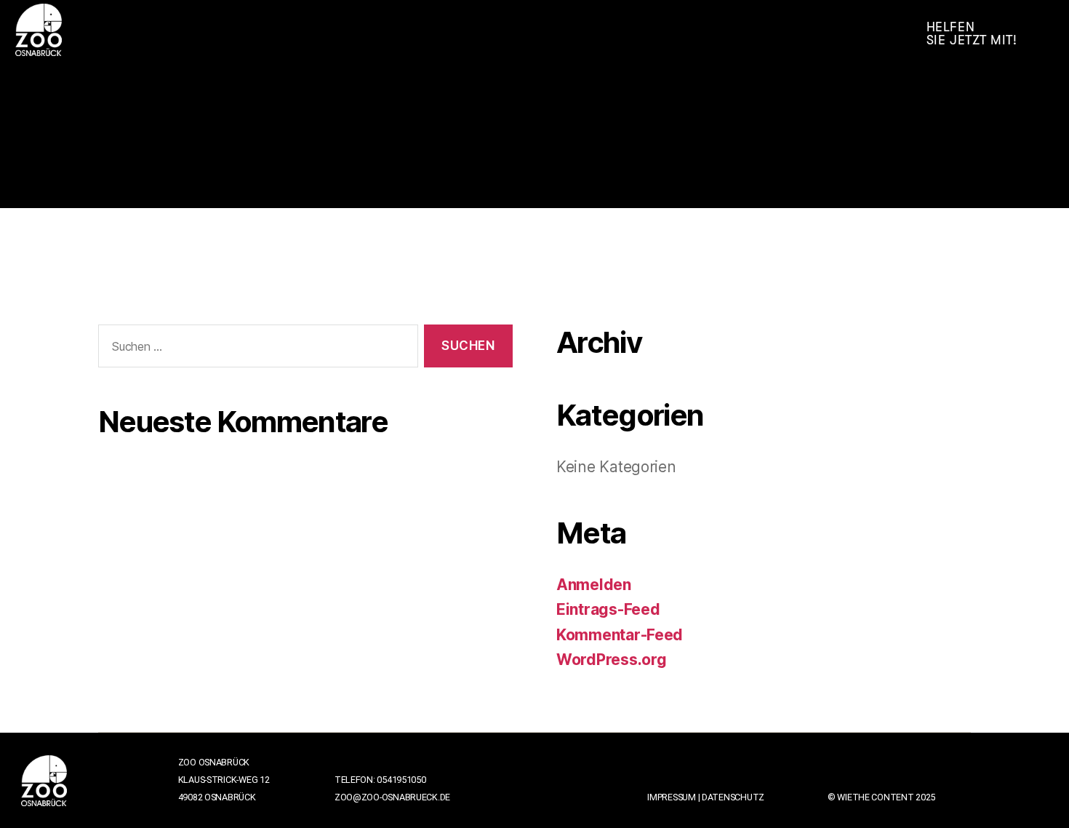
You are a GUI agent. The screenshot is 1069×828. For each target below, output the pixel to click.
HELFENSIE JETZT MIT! (971, 33)
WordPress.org (611, 659)
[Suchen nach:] (255, 349)
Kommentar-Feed (619, 635)
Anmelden (593, 585)
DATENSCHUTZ (733, 797)
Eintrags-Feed (608, 609)
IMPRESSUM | (674, 797)
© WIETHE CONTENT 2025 (881, 797)
